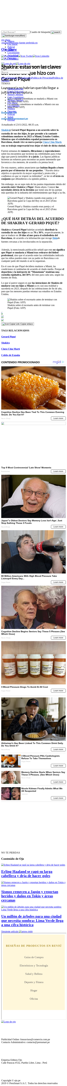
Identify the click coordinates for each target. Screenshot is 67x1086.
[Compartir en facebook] (33, 313)
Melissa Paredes (15, 100)
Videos (10, 41)
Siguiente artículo (9, 931)
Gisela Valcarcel (15, 91)
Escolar (11, 119)
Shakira (5, 342)
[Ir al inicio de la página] (8, 847)
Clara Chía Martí (10, 349)
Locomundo (13, 52)
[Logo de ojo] (8, 63)
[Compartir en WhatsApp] (33, 320)
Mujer (10, 49)
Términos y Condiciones (19, 77)
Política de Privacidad (42, 77)
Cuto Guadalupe (15, 97)
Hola (55, 238)
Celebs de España (10, 355)
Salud (10, 117)
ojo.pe (4, 77)
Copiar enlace (26, 324)
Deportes (11, 58)
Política (11, 108)
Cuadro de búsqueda (40, 32)
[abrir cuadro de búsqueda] (55, 32)
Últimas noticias (15, 88)
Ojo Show (12, 44)
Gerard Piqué (8, 336)
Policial (11, 47)
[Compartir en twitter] (33, 316)
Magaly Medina (15, 94)
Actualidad (12, 55)
